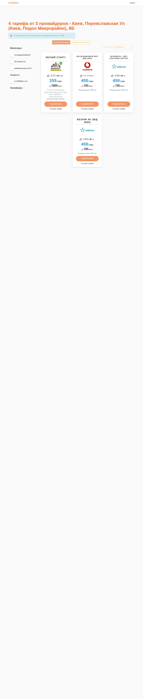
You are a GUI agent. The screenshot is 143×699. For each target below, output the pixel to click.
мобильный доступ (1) (23, 68)
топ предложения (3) (22, 55)
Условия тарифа (55, 109)
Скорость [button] (15, 75)
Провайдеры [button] (16, 88)
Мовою (132, 3)
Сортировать (108, 47)
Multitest (14, 3)
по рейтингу (119, 47)
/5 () (57, 75)
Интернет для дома (61, 42)
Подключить (55, 104)
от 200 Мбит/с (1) (20, 81)
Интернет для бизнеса (81, 42)
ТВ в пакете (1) (20, 62)
